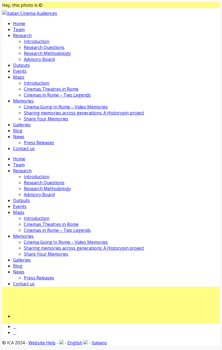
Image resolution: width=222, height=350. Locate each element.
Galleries (22, 125)
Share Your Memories (46, 119)
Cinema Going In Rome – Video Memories (66, 107)
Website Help (42, 343)
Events (20, 71)
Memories (23, 101)
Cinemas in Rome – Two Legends (57, 95)
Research (22, 35)
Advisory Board (39, 59)
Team (19, 29)
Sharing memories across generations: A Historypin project (84, 113)
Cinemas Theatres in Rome (51, 89)
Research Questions (44, 47)
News (18, 137)
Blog (17, 131)
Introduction (36, 41)
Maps (18, 77)
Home (19, 24)
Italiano (99, 343)
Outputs (21, 65)
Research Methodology (47, 53)
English (74, 343)
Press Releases (39, 143)
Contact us (24, 148)
